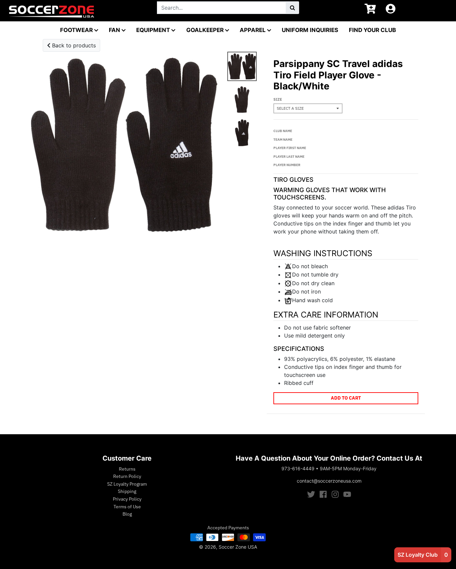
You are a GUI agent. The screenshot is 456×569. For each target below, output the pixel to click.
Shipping (127, 491)
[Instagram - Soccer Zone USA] (335, 494)
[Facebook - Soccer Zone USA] (323, 494)
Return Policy (127, 476)
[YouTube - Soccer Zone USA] (347, 494)
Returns (127, 469)
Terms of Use (127, 507)
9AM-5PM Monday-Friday (348, 468)
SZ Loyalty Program (127, 484)
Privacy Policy (127, 499)
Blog (127, 514)
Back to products (73, 45)
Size (277, 99)
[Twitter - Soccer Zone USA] (311, 494)
